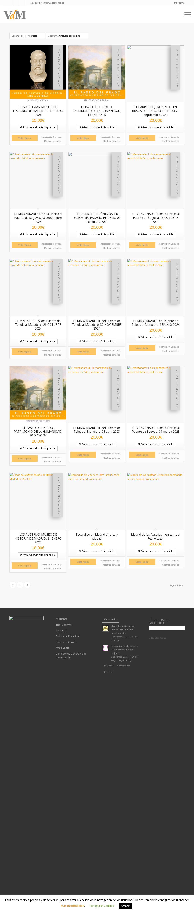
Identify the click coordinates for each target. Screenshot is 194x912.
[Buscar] (178, 14)
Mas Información (72, 905)
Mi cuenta (179, 2)
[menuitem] (178, 3)
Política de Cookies (66, 642)
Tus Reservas (64, 624)
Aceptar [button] (125, 905)
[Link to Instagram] (22, 3)
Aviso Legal (62, 647)
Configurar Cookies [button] (101, 905)
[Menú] (186, 14)
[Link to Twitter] (28, 3)
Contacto (61, 630)
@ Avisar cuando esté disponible (38, 127)
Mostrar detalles (52, 141)
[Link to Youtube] (16, 3)
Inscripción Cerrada (51, 136)
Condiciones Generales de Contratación (71, 655)
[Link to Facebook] (10, 3)
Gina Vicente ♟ (157, 637)
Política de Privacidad (68, 636)
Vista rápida (24, 138)
